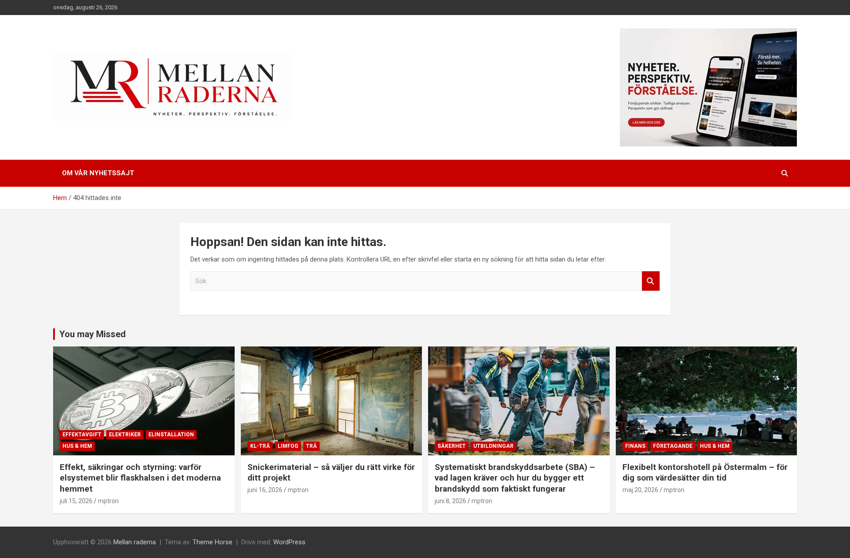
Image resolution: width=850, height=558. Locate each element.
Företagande (672, 446)
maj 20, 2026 (640, 489)
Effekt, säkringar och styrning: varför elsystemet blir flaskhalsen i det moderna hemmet (140, 478)
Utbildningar (493, 446)
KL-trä (260, 446)
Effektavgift (81, 434)
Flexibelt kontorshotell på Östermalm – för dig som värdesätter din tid (705, 472)
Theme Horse (212, 542)
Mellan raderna (134, 542)
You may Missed (92, 334)
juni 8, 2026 (450, 500)
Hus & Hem (77, 446)
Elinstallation (171, 434)
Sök (651, 281)
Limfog (288, 446)
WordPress (289, 542)
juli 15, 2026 (76, 500)
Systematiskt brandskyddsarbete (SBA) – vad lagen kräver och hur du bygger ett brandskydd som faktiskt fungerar (515, 478)
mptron (108, 500)
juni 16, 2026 (264, 489)
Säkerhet (451, 446)
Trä (311, 446)
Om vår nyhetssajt (98, 173)
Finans (635, 446)
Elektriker (125, 434)
